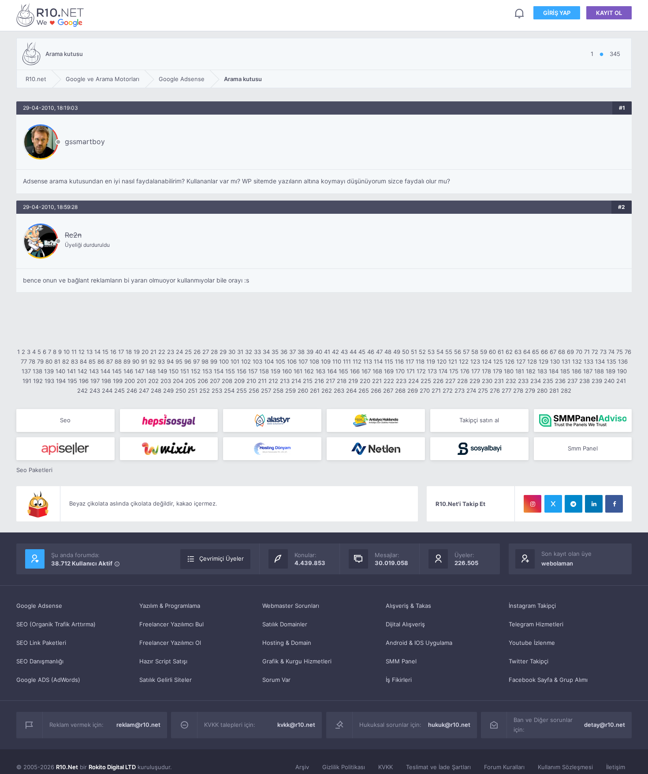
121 (452, 361)
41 (327, 351)
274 (471, 390)
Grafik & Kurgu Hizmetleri (296, 661)
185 (565, 371)
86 (100, 361)
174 (443, 371)
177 (475, 371)
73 (603, 351)
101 (235, 361)
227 (450, 380)
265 (363, 390)
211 (262, 380)
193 (49, 380)
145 (117, 371)
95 (178, 361)
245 (119, 390)
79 (40, 361)
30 (231, 351)
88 (118, 361)
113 (367, 361)
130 (555, 361)
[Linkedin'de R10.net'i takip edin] (594, 504)
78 (32, 361)
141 (71, 371)
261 (315, 390)
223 (401, 380)
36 (283, 351)
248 (156, 390)
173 (432, 371)
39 (309, 351)
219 (353, 380)
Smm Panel (583, 448)
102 (246, 361)
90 (135, 361)
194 (61, 380)
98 (205, 361)
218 (341, 380)
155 (230, 371)
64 (526, 351)
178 (486, 371)
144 (105, 371)
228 (462, 380)
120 (442, 361)
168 (377, 371)
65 (535, 351)
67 (553, 351)
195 (72, 380)
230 (487, 380)
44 (353, 351)
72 (595, 351)
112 (357, 361)
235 (548, 380)
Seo (65, 420)
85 (92, 361)
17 (121, 351)
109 (326, 361)
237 (572, 380)
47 (379, 351)
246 (132, 390)
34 (266, 351)
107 (303, 361)
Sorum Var (276, 679)
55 (448, 351)
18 (129, 351)
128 (532, 361)
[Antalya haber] (376, 420)
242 (82, 390)
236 (560, 380)
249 (168, 390)
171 (410, 371)
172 (421, 371)
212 (273, 380)
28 (214, 351)
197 (95, 380)
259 (290, 390)
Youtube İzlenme (532, 642)
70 (579, 351)
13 (89, 351)
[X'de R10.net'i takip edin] (553, 504)
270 (425, 390)
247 (144, 390)
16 (113, 351)
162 (309, 371)
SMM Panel (401, 661)
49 (396, 351)
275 (483, 390)
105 (280, 361)
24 (179, 351)
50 (405, 351)
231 (499, 380)
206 (202, 380)
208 (227, 380)
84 (83, 361)
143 (94, 371)
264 (351, 390)
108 (314, 361)
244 (107, 390)
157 (252, 371)
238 (584, 380)
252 (204, 390)
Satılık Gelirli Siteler (165, 679)
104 (269, 361)
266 (376, 390)
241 (621, 380)
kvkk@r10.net (296, 724)
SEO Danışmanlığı (39, 661)
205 (190, 380)
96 (187, 361)
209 (239, 380)
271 (436, 390)
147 (139, 371)
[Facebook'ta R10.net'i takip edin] (614, 504)
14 (97, 351)
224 (413, 380)
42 (335, 351)
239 (597, 380)
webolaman (557, 563)
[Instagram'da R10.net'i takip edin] (532, 504)
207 (215, 380)
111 (347, 361)
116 (399, 361)
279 (530, 390)
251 (192, 390)
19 (137, 351)
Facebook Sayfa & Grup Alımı (548, 679)
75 (619, 351)
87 (109, 361)
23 (170, 351)
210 (251, 380)
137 (26, 371)
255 (241, 390)
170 (400, 371)
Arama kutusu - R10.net (51, 15)
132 (577, 361)
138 (37, 371)
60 (492, 351)
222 (389, 380)
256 (254, 390)
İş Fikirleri (399, 679)
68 (561, 351)
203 (165, 380)
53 (431, 351)
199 (118, 380)
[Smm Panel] (169, 420)
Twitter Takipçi (528, 661)
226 (438, 380)
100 (224, 361)
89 (126, 361)
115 (388, 361)
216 (319, 380)
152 (196, 371)
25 (188, 351)
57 (466, 351)
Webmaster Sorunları (290, 605)
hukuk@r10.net (449, 724)
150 (174, 371)
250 (180, 390)
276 (495, 390)
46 (370, 351)
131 (566, 361)
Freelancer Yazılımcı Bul (171, 624)
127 (520, 361)
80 (48, 361)
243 (94, 390)
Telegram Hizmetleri (536, 624)
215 (308, 380)
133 (588, 361)
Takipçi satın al (479, 420)
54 (439, 351)
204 (178, 380)
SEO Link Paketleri (41, 642)
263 (339, 390)
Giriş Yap (556, 12)
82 (65, 361)
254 (229, 390)
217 (330, 380)
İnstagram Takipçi (532, 605)
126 (509, 361)
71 (587, 351)
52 (422, 351)
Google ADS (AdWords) (48, 679)
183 (542, 371)
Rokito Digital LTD (112, 766)
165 (343, 371)
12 (81, 351)
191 (26, 380)
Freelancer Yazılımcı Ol (170, 642)
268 (400, 390)
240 (609, 380)
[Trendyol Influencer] (169, 448)
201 (141, 380)
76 (628, 351)
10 (66, 351)
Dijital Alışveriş (405, 624)
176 (464, 371)
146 (128, 371)
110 (336, 361)
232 (511, 380)
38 (301, 351)
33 (257, 351)
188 (599, 371)
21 (153, 351)
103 (257, 361)
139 (49, 371)
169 (389, 371)
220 (365, 380)
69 (570, 351)
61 (501, 351)
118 (420, 361)
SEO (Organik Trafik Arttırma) (56, 624)
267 (388, 390)
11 (74, 351)
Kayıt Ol (609, 12)
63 (517, 351)
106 (292, 361)
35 (275, 351)
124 (487, 361)
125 (498, 361)
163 (320, 371)
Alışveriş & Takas (408, 605)
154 (218, 371)
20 (145, 351)
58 (474, 351)
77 (24, 361)
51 (414, 351)
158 (264, 371)
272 (448, 390)
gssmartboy (85, 141)
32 (248, 351)
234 (535, 380)
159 (275, 371)
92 (152, 361)
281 (554, 390)
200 (129, 380)
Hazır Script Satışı (163, 661)
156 (241, 371)
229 (474, 380)
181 (519, 371)
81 (57, 361)
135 (611, 361)
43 (344, 351)
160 (287, 371)
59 (483, 351)
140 (60, 371)
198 (106, 380)
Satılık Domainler (284, 624)
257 (266, 390)
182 (531, 371)
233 (523, 380)
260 (303, 390)
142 (82, 371)
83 (74, 361)
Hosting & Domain (286, 642)
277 (506, 390)
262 (326, 390)
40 (318, 351)
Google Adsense (39, 605)
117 (410, 361)
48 (387, 351)
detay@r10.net (604, 724)
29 (223, 351)
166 (355, 371)
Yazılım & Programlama (169, 605)
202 (153, 380)
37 (292, 351)
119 (430, 361)
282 (566, 390)
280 (542, 390)
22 (161, 351)
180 (509, 371)
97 (196, 361)
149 (162, 371)
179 (497, 371)
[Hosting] (272, 420)
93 (161, 361)
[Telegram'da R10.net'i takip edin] (573, 504)
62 (509, 351)
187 (587, 371)
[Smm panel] (583, 420)
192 (38, 380)
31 (240, 351)
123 (475, 361)
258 (278, 390)
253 (217, 390)
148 (151, 371)
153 (207, 371)
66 (544, 351)
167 (366, 371)
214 (296, 380)
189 (610, 371)
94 (170, 361)
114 (378, 361)
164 (332, 371)
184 (554, 371)
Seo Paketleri (34, 469)
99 (213, 361)
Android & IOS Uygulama (419, 642)
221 (377, 380)
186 (576, 371)
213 (285, 380)
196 (84, 380)
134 (600, 361)
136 (623, 361)
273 (459, 390)
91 (144, 361)
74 (611, 351)
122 (464, 361)
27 (205, 351)
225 (426, 380)
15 (105, 351)
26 (197, 351)
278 (518, 390)
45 (361, 351)
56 (457, 351)
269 (412, 390)
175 (453, 371)
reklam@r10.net (138, 724)
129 (543, 361)
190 (622, 371)
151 (184, 371)
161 (298, 371)
